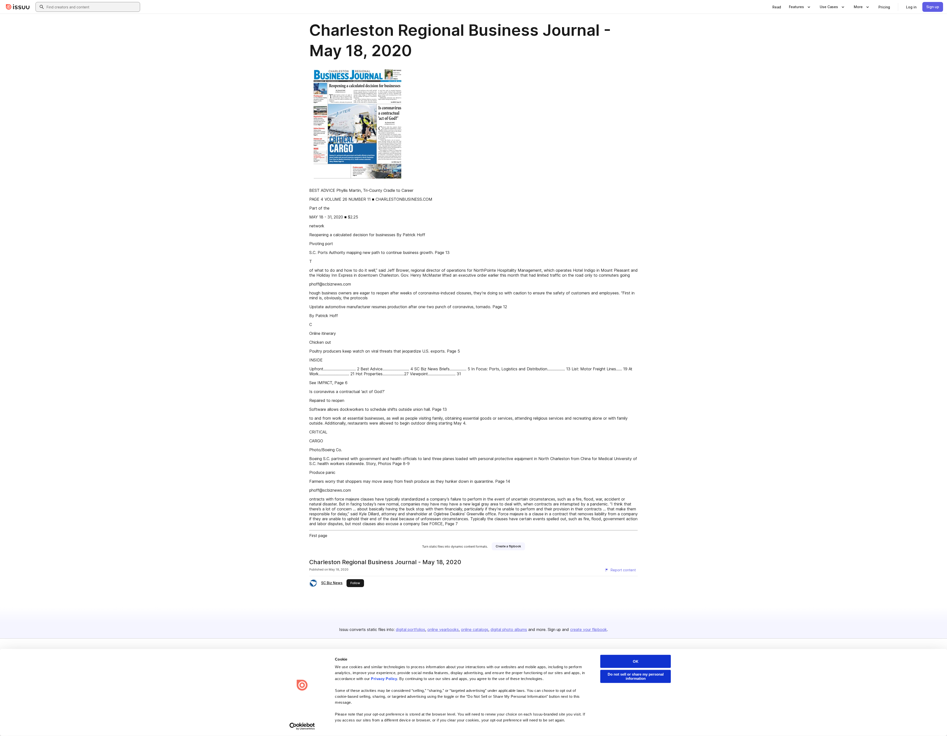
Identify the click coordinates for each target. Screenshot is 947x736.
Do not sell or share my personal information (636, 676)
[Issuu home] (18, 7)
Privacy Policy (384, 679)
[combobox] (92, 7)
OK (635, 661)
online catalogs (474, 629)
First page (318, 535)
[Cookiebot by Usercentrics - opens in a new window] (302, 726)
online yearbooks (443, 629)
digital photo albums (509, 629)
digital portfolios (410, 629)
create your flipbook (588, 629)
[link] (776, 7)
